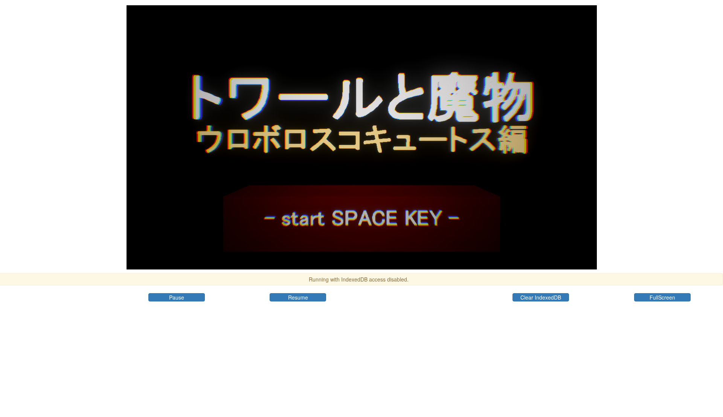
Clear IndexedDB (540, 297)
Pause (176, 297)
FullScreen (662, 297)
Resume (298, 297)
